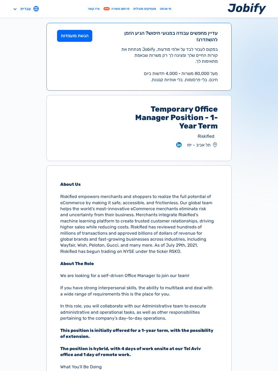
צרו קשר (94, 9)
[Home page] (247, 8)
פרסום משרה (117, 9)
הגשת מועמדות (75, 35)
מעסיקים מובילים (144, 9)
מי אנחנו (165, 9)
